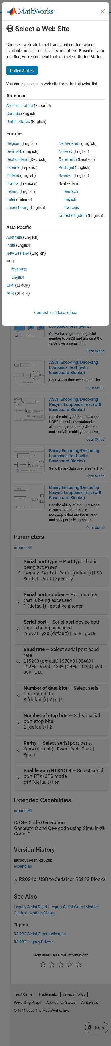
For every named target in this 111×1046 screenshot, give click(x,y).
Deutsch (70, 191)
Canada (13, 113)
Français (71, 207)
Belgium (13, 143)
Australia (14, 237)
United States (18, 121)
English (69, 199)
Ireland (12, 191)
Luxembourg (17, 207)
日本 (10, 285)
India (10, 245)
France (12, 183)
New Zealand (17, 253)
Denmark (14, 151)
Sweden (66, 175)
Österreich (68, 159)
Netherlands (69, 143)
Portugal (66, 167)
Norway (66, 151)
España (13, 167)
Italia (10, 199)
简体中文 (19, 269)
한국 (10, 293)
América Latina (19, 105)
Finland (12, 175)
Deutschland (17, 159)
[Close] (103, 11)
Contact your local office (55, 312)
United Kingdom (73, 215)
